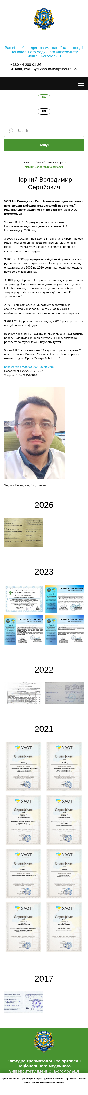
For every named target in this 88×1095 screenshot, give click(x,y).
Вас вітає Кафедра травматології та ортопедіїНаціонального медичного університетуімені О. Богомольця (44, 52)
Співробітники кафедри (49, 162)
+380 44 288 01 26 (25, 65)
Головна (25, 162)
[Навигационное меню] (81, 84)
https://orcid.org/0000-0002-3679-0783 (29, 366)
